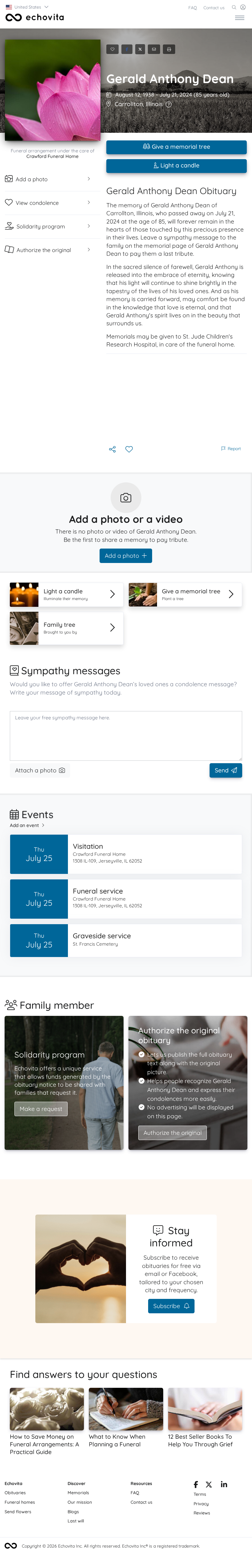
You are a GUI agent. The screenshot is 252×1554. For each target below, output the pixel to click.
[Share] (113, 449)
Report (234, 448)
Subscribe (167, 1306)
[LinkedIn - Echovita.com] (224, 1485)
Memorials (78, 1492)
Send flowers (18, 1511)
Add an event (24, 825)
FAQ (192, 7)
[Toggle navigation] (240, 17)
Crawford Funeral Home (52, 156)
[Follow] (130, 449)
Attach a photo (36, 770)
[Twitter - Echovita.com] (208, 1485)
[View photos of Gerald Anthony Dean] (52, 90)
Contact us (214, 7)
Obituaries (15, 1492)
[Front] (33, 17)
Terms (200, 1494)
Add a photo (122, 555)
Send (222, 770)
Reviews (202, 1513)
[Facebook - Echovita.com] (196, 1485)
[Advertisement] (176, 399)
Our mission (80, 1502)
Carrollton (129, 104)
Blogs (73, 1511)
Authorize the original (173, 1132)
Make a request (41, 1108)
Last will (76, 1521)
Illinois (154, 104)
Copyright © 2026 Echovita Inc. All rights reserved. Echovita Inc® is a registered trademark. (111, 1546)
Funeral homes (20, 1502)
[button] (27, 7)
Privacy (201, 1503)
